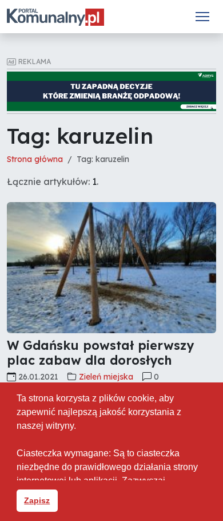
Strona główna (35, 159)
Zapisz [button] (37, 500)
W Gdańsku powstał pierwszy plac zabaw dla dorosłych (100, 352)
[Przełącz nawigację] (202, 17)
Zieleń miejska (106, 377)
